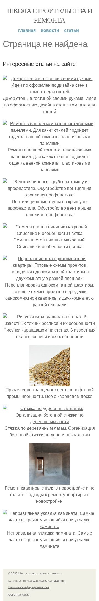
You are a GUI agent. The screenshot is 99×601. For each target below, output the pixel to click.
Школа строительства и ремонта (49, 15)
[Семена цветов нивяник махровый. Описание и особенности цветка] (49, 233)
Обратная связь (18, 594)
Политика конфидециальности (28, 587)
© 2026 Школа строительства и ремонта (35, 573)
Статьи (71, 30)
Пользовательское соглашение (44, 580)
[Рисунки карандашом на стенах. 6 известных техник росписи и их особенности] (49, 323)
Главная (27, 30)
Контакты (14, 580)
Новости (50, 30)
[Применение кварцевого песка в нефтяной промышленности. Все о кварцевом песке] (49, 383)
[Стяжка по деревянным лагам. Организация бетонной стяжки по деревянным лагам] (49, 421)
